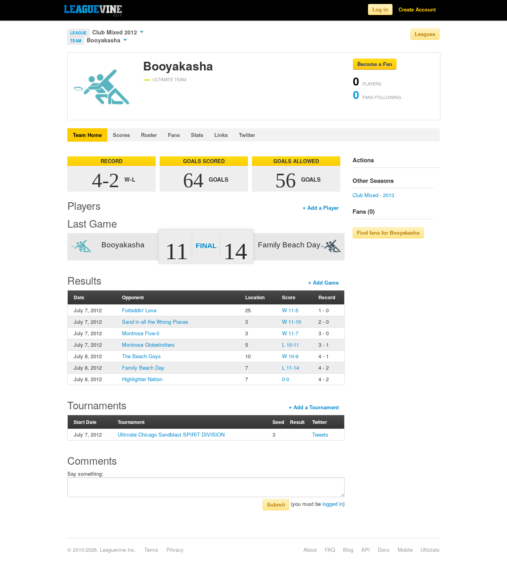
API (365, 549)
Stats (197, 135)
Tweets (320, 434)
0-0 (285, 379)
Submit (276, 504)
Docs (384, 549)
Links (221, 135)
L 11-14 (290, 367)
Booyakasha (104, 40)
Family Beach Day (143, 367)
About (310, 549)
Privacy (175, 549)
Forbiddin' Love (139, 310)
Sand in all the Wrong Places (155, 321)
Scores (121, 135)
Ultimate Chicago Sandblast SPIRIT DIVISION (171, 434)
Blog (348, 549)
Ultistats (430, 549)
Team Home (87, 135)
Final (206, 246)
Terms (151, 549)
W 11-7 (290, 333)
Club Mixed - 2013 (373, 195)
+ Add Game (323, 283)
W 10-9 (290, 356)
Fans (174, 135)
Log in (380, 9)
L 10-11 (290, 344)
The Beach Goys (141, 356)
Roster (149, 135)
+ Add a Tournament (314, 407)
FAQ (330, 549)
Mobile (405, 549)
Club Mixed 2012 (115, 32)
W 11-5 (290, 310)
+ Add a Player (321, 208)
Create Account (417, 9)
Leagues (425, 34)
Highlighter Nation (142, 379)
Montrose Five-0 (140, 333)
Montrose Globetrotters (148, 344)
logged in (332, 503)
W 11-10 (291, 321)
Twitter (247, 135)
